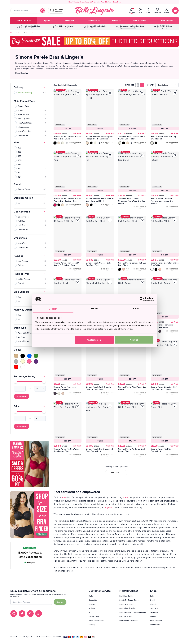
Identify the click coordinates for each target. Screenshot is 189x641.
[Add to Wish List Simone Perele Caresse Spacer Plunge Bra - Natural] (142, 93)
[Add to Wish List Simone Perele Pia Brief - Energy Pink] (175, 406)
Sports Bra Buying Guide (128, 600)
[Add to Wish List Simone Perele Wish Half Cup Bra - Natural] (175, 93)
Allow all (134, 340)
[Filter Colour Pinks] (29, 361)
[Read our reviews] (95, 27)
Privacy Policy (94, 616)
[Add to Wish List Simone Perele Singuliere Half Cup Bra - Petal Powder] (175, 344)
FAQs (91, 596)
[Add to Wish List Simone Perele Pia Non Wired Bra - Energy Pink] (77, 406)
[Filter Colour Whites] (22, 367)
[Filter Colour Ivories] (22, 361)
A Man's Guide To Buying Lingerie (132, 612)
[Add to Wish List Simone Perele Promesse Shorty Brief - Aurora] (175, 282)
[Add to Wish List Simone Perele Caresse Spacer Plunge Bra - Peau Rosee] (110, 93)
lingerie (108, 507)
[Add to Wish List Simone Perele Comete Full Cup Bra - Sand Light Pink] (110, 155)
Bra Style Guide (125, 616)
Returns (91, 604)
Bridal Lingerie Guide (127, 608)
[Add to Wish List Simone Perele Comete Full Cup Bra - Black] (142, 220)
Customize (92, 340)
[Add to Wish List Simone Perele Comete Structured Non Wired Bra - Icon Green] (142, 155)
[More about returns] (62, 27)
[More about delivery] (29, 27)
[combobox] (27, 10)
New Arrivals (155, 624)
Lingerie (153, 604)
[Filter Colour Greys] (16, 361)
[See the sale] (163, 27)
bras (63, 497)
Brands (20, 33)
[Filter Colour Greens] (36, 356)
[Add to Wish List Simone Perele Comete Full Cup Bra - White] (175, 220)
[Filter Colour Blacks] (22, 356)
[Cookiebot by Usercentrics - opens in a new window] (142, 299)
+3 (66, 143)
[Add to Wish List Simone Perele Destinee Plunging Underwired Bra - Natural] (175, 155)
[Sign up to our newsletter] (130, 27)
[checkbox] (137, 85)
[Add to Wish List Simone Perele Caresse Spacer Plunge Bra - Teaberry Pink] (77, 155)
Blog (90, 612)
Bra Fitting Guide (126, 596)
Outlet (152, 600)
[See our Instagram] (13, 613)
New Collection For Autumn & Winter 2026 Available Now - (94, 2)
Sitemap (92, 624)
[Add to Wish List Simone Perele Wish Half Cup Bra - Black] (77, 282)
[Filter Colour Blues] (29, 356)
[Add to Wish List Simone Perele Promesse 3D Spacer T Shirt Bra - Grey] (77, 220)
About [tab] (136, 308)
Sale (152, 596)
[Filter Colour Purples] (36, 361)
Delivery (92, 608)
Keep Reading (21, 73)
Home (12, 33)
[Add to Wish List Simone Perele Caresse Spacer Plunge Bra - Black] (77, 93)
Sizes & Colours (156, 620)
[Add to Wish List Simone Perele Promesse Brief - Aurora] (142, 282)
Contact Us (93, 600)
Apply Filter (21, 396)
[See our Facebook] (22, 613)
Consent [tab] (53, 308)
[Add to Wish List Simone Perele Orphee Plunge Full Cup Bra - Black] (110, 282)
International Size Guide (128, 620)
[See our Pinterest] (30, 613)
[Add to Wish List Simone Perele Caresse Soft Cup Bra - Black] (110, 220)
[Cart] (175, 10)
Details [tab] (94, 308)
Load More (114, 472)
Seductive (154, 612)
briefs (125, 497)
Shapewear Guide (126, 604)
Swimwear (154, 608)
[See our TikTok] (38, 613)
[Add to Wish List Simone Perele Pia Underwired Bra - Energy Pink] (110, 406)
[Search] (42, 10)
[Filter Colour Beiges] (16, 356)
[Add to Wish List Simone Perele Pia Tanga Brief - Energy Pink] (142, 406)
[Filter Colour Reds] (16, 367)
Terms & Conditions (96, 620)
